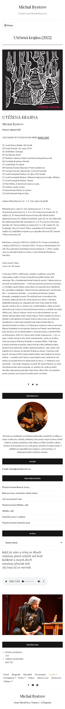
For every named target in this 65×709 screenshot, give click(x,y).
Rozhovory (56, 677)
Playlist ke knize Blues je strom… (16, 487)
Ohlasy (31, 677)
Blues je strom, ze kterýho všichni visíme (19, 493)
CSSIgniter (46, 702)
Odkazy (7, 681)
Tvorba (52, 674)
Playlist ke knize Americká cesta (16, 523)
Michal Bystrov (32, 7)
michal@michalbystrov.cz (20, 469)
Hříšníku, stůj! (8, 511)
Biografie (16, 674)
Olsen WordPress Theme (26, 702)
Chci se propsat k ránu (12, 499)
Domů (6, 674)
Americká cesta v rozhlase (13, 517)
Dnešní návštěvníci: (13, 652)
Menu (9, 25)
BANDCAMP (43, 137)
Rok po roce (43, 677)
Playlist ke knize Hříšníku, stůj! (15, 505)
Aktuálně (27, 674)
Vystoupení (40, 674)
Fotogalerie (8, 677)
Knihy (21, 677)
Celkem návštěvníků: (14, 659)
